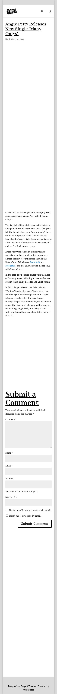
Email (8, 465)
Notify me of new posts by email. (25, 516)
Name (9, 453)
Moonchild (10, 265)
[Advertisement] (28, 78)
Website (9, 478)
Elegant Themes (28, 686)
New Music (20, 39)
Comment (10, 419)
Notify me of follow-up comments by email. (30, 510)
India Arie (35, 262)
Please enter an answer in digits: (21, 491)
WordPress (28, 689)
